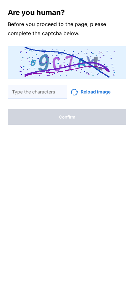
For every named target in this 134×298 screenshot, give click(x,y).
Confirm (67, 117)
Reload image (96, 91)
